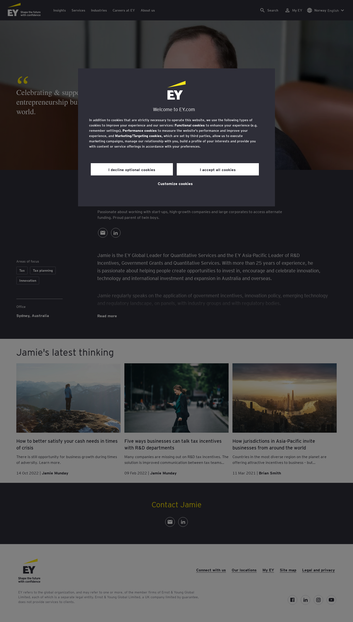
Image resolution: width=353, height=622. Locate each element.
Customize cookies (175, 183)
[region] (176, 137)
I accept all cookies (218, 169)
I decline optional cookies (131, 169)
